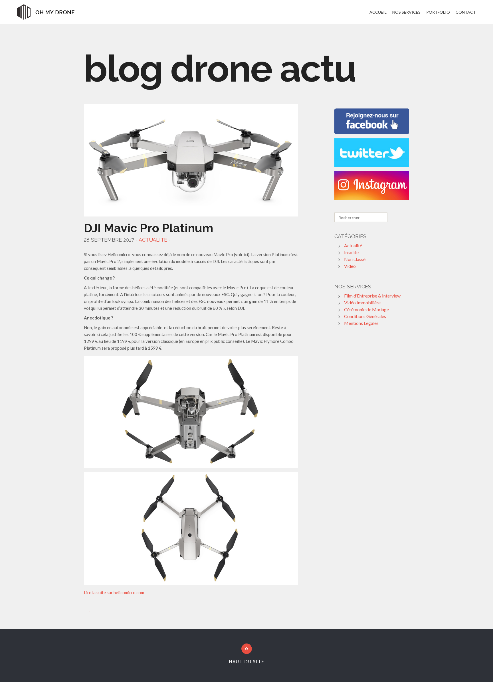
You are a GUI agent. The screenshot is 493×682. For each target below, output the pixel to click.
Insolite (351, 252)
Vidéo (350, 266)
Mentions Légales (361, 323)
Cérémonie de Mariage (366, 309)
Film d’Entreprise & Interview (372, 295)
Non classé (354, 259)
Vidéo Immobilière (362, 302)
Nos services (406, 12)
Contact (466, 12)
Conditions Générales (365, 316)
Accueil (378, 12)
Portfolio (438, 12)
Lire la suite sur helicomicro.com (114, 592)
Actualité (153, 240)
